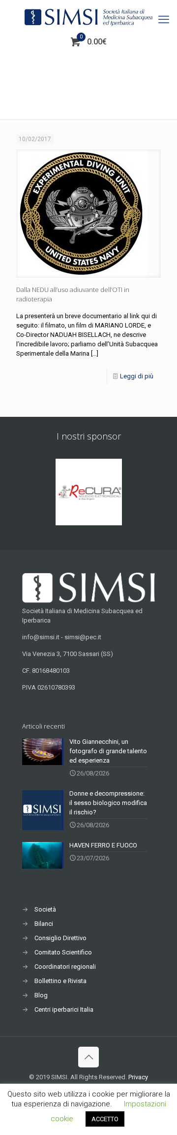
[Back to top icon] (88, 1057)
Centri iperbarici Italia (63, 1009)
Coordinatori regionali (65, 966)
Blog (41, 995)
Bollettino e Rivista (60, 981)
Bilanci (43, 923)
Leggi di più (136, 376)
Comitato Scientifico (63, 952)
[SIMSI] (88, 17)
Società (45, 909)
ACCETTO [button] (104, 1119)
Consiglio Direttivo (60, 938)
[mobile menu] (163, 19)
